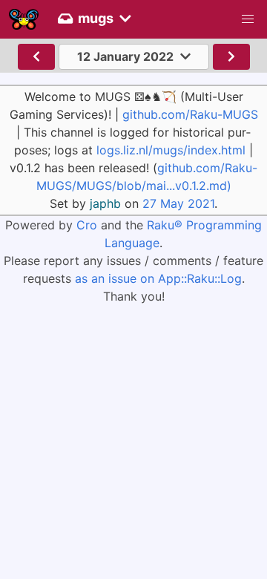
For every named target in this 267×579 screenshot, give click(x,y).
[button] (247, 19)
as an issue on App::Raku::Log (158, 278)
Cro (86, 224)
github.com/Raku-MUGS (190, 114)
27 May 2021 (178, 203)
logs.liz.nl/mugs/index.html (170, 150)
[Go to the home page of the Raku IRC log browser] (23, 19)
